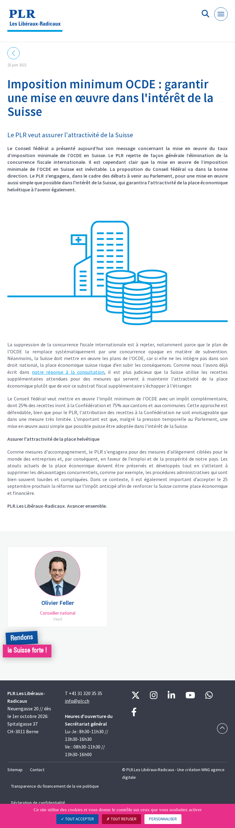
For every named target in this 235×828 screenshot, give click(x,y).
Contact (37, 769)
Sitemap (15, 769)
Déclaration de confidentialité (38, 802)
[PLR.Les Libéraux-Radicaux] (37, 23)
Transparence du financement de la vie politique (55, 786)
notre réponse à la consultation (68, 372)
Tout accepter (79, 819)
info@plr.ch (77, 701)
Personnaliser (163, 819)
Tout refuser (123, 819)
